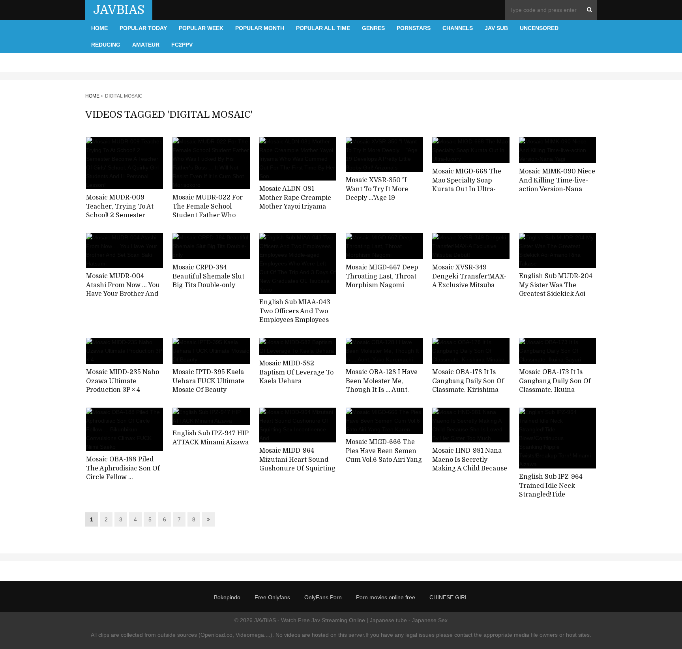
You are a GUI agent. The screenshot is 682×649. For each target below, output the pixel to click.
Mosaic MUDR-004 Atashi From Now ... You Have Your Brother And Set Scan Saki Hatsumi (123, 290)
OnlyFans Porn (323, 597)
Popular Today (143, 28)
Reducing (105, 44)
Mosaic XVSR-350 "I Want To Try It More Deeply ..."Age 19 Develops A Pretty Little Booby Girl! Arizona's (382, 198)
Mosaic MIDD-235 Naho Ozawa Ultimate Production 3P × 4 (122, 381)
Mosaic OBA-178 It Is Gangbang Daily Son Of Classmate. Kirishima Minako (468, 386)
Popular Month (259, 28)
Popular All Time (323, 28)
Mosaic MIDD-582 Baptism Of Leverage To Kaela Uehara (296, 372)
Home (99, 28)
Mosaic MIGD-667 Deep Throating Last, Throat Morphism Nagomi (382, 276)
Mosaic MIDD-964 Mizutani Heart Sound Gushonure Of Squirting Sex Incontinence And (297, 464)
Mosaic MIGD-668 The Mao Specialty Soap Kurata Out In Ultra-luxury (466, 185)
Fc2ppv (182, 44)
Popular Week (201, 28)
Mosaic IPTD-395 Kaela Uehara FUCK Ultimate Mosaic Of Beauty (208, 381)
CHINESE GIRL (448, 597)
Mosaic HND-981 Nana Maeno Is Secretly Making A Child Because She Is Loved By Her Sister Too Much (469, 468)
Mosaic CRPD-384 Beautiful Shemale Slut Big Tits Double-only (208, 276)
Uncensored (539, 28)
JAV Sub (496, 28)
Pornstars (414, 28)
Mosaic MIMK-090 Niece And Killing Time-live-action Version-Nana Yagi (557, 185)
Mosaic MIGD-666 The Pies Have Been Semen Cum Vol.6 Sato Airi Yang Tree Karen (384, 455)
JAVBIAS (118, 10)
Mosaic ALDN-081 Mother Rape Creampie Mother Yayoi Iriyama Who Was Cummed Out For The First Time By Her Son (295, 211)
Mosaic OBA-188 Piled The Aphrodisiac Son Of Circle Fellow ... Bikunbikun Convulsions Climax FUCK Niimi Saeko (124, 482)
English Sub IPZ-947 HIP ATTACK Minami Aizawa (210, 438)
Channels (457, 28)
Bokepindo (227, 597)
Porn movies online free (385, 597)
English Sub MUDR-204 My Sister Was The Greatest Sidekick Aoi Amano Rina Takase (555, 290)
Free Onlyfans (272, 597)
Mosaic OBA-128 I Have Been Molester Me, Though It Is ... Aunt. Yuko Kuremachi (382, 386)
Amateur (145, 44)
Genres (373, 28)
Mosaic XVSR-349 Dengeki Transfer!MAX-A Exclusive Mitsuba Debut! (469, 281)
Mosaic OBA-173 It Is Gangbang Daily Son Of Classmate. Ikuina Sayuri (555, 386)
